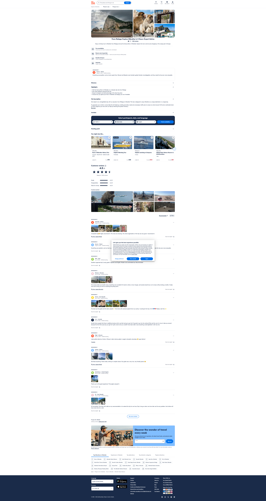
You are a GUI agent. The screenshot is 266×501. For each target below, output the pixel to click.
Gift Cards (156, 489)
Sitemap (132, 493)
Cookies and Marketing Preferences (137, 487)
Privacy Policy (133, 484)
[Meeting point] (173, 128)
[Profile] (173, 2)
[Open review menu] (173, 222)
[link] (101, 149)
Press (155, 487)
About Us (156, 480)
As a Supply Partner (167, 480)
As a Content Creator (167, 482)
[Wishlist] (156, 2)
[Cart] (161, 2)
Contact (132, 480)
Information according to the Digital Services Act (140, 491)
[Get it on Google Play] (122, 481)
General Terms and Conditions (136, 489)
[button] (133, 41)
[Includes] (173, 112)
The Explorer (157, 491)
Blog (155, 484)
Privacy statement (95, 448)
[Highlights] (173, 87)
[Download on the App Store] (122, 487)
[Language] (167, 2)
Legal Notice (133, 482)
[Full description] (173, 99)
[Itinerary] (173, 82)
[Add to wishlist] (109, 137)
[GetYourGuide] (93, 3)
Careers (156, 482)
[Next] (174, 148)
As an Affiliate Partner (168, 484)
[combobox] (110, 2)
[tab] (100, 455)
